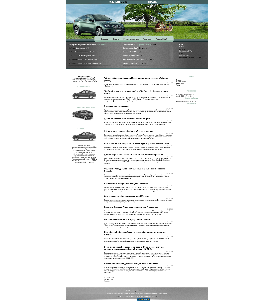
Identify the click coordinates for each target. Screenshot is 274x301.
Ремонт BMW (161, 39)
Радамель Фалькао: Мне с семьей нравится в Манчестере (131, 207)
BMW (124, 1)
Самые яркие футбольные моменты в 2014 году (126, 196)
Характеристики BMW (85, 107)
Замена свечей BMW (130, 63)
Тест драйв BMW (83, 86)
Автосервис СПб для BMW (139, 291)
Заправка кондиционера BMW (133, 59)
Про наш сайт (184, 55)
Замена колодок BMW (131, 56)
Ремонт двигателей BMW (84, 52)
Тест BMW (80, 128)
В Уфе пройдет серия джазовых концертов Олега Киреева (131, 263)
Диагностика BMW (82, 48)
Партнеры (147, 39)
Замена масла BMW (130, 48)
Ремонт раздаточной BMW (87, 59)
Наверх (107, 281)
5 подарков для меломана (116, 106)
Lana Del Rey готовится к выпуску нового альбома (127, 219)
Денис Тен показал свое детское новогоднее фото (127, 119)
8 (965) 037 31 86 (185, 96)
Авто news (180, 83)
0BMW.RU (152, 2)
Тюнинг (179, 85)
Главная (104, 39)
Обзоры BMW (181, 82)
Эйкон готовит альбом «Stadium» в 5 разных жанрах (128, 131)
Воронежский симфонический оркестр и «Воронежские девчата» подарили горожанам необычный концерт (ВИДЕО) (134, 248)
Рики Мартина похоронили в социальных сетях (126, 184)
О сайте (116, 39)
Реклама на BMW (185, 51)
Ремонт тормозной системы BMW (90, 63)
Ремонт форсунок (131, 39)
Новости (179, 80)
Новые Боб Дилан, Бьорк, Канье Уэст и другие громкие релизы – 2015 (136, 144)
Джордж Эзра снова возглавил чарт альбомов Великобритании (133, 154)
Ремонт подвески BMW (86, 56)
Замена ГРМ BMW (129, 52)
